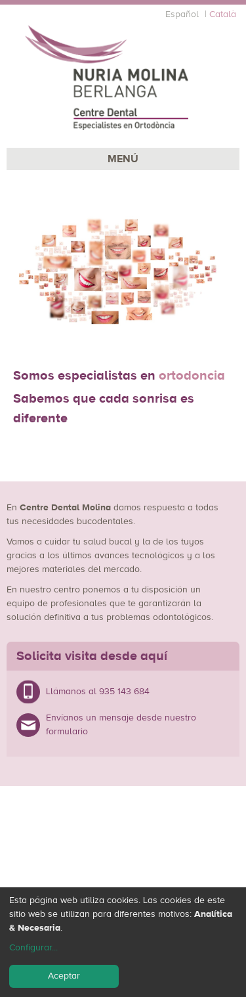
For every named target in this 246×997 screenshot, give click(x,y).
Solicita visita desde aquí (91, 656)
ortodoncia (192, 375)
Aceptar (64, 976)
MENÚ (123, 159)
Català (222, 14)
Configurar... (33, 948)
